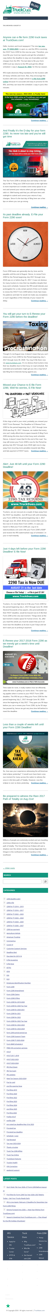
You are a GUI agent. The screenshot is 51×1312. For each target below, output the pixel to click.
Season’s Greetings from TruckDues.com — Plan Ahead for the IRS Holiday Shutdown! (25, 1219)
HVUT (9, 1052)
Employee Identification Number (19, 983)
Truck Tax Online (13, 1155)
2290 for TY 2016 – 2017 (15, 910)
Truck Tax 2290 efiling (14, 1151)
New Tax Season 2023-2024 (16, 1078)
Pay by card (11, 1082)
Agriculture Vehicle (13, 933)
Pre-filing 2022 (12, 1097)
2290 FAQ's (13, 1286)
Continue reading (39, 120)
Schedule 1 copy (12, 1136)
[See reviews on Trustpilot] (14, 1307)
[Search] (45, 881)
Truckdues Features (14, 1159)
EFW (8, 971)
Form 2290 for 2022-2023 (16, 1025)
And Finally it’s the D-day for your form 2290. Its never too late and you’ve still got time (24, 133)
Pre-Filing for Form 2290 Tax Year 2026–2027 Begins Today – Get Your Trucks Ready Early (23, 1196)
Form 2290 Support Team (16, 1036)
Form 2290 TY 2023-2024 (15, 1040)
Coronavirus (11, 941)
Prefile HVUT (11, 1117)
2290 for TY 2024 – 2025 (15, 922)
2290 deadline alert (13, 899)
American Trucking (13, 937)
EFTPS (9, 968)
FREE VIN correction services (17, 1048)
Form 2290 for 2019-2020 (16, 1002)
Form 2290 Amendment (15, 990)
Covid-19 (10, 945)
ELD (8, 979)
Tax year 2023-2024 (14, 1143)
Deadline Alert (12, 952)
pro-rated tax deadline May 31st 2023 (20, 1124)
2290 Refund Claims (41, 1258)
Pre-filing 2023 (12, 1101)
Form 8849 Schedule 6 (15, 1044)
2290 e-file (10, 903)
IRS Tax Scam (11, 1071)
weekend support (13, 1170)
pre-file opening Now (14, 1086)
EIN (8, 975)
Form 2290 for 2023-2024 (16, 1029)
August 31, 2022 (25, 67)
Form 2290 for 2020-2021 (16, 1010)
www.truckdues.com (13, 363)
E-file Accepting (12, 960)
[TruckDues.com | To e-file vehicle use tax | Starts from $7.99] (22, 8)
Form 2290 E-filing (13, 998)
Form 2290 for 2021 (14, 1013)
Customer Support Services (17, 948)
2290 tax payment (13, 929)
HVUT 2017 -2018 (13, 1055)
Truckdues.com (39, 1310)
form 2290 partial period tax (17, 1033)
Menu (5, 18)
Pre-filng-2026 (12, 1113)
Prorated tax (11, 1128)
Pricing (26, 1262)
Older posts (9, 868)
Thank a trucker (12, 1147)
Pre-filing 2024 (12, 1105)
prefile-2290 (11, 1120)
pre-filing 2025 (12, 1109)
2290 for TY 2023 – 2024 (15, 918)
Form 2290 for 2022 (14, 1017)
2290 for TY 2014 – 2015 (15, 906)
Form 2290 (10, 987)
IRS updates (11, 1075)
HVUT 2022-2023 (13, 1059)
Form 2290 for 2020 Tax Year (17, 1006)
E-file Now (10, 964)
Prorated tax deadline (15, 1132)
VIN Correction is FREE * (27, 1282)
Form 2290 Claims (13, 994)
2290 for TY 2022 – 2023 (15, 914)
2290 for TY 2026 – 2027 (15, 925)
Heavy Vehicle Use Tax (43, 1241)
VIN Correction (12, 1166)
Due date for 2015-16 (14, 956)
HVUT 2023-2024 (13, 1063)
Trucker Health (12, 1162)
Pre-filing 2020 (12, 1094)
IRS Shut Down (12, 1067)
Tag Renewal (11, 1140)
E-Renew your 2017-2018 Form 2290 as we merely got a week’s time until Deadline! (25, 643)
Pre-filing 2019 (12, 1090)
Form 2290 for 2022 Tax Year (17, 1021)
